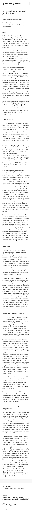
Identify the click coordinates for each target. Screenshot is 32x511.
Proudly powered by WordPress (9, 509)
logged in (12, 488)
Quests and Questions (11, 3)
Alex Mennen (18, 481)
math (24, 481)
